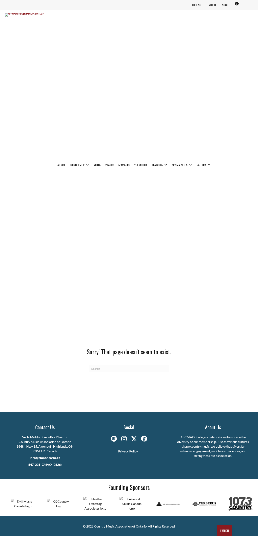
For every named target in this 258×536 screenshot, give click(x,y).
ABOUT (61, 164)
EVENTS (97, 164)
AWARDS (109, 164)
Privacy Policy (128, 451)
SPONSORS (124, 164)
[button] (87, 164)
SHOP (225, 5)
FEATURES (157, 164)
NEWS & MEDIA (179, 164)
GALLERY (201, 164)
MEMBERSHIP (77, 164)
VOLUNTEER (140, 164)
